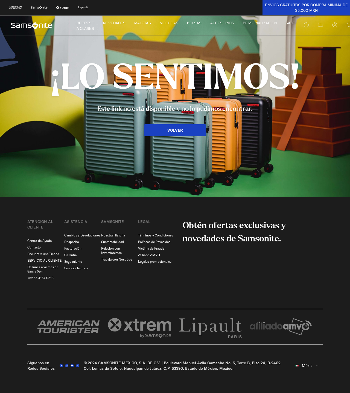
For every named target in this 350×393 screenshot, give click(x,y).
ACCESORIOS (222, 23)
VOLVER (175, 130)
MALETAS (142, 23)
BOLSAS (194, 23)
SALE (290, 23)
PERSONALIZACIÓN (260, 23)
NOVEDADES (114, 23)
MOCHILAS (169, 23)
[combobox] (307, 365)
